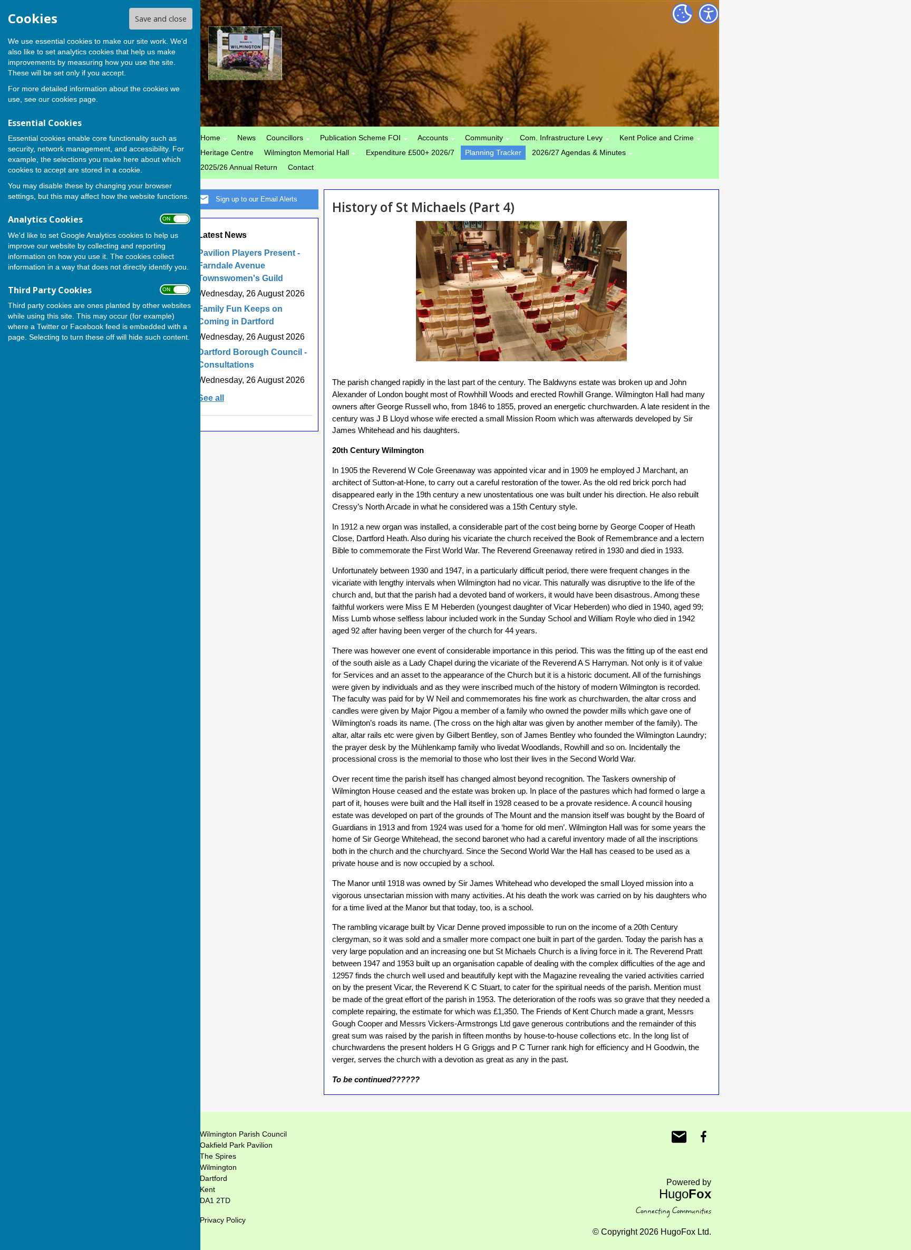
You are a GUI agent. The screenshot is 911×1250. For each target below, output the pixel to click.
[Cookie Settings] (682, 13)
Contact (301, 167)
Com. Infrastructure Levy (561, 137)
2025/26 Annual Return (238, 167)
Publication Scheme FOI (360, 137)
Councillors (284, 137)
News (246, 137)
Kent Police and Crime (656, 137)
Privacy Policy (223, 1220)
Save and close (161, 19)
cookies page (74, 99)
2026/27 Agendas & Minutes (579, 152)
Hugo (685, 1194)
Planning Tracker (493, 152)
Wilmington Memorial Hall (306, 152)
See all (211, 397)
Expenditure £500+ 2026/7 (410, 152)
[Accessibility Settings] (708, 13)
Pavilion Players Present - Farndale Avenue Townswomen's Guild (249, 265)
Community (484, 137)
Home (210, 137)
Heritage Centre (227, 152)
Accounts (433, 137)
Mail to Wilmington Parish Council (679, 1137)
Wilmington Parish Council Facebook (703, 1137)
